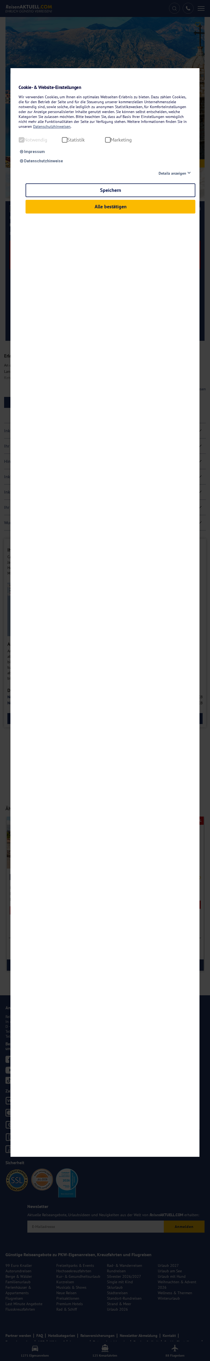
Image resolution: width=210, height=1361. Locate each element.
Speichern (110, 190)
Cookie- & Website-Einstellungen (50, 87)
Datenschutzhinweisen (52, 126)
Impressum (34, 151)
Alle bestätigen (111, 206)
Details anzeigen (172, 173)
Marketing (121, 140)
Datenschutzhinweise (43, 161)
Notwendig (35, 140)
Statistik (76, 140)
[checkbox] (21, 140)
